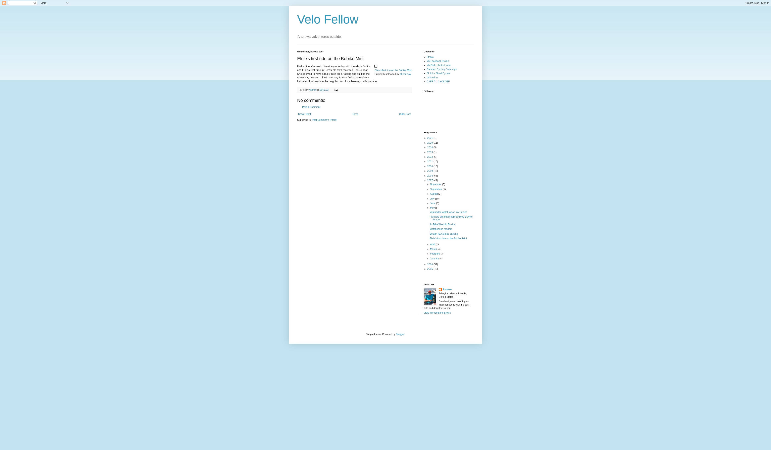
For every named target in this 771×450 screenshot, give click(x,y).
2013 (430, 152)
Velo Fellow (327, 19)
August (434, 193)
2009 (430, 171)
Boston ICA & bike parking (444, 233)
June (433, 203)
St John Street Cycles (438, 73)
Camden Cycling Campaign (442, 69)
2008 (430, 175)
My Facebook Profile (438, 61)
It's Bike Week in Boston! (443, 224)
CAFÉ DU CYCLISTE (438, 81)
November (436, 184)
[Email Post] (336, 90)
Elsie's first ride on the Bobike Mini (393, 70)
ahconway (405, 74)
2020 (430, 142)
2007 (430, 180)
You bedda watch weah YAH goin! (448, 212)
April (433, 244)
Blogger (400, 334)
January (435, 258)
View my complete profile (437, 312)
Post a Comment (311, 107)
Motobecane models (441, 229)
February (435, 253)
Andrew (447, 289)
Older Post (405, 114)
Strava (430, 57)
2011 (430, 161)
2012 (430, 156)
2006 (430, 264)
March (434, 249)
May (432, 208)
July (432, 198)
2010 (430, 166)
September (436, 189)
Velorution (432, 77)
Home (355, 114)
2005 (430, 269)
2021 (430, 138)
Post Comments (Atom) (324, 120)
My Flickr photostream (439, 65)
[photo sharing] (375, 66)
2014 (430, 147)
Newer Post (304, 114)
